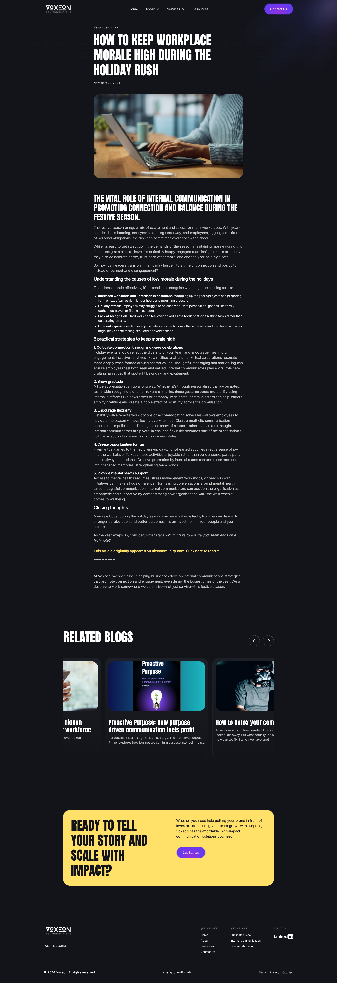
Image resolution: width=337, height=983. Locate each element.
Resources (200, 9)
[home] (58, 9)
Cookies (287, 972)
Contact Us (208, 951)
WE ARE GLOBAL (55, 945)
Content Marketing (243, 946)
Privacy (274, 972)
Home (133, 9)
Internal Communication (246, 940)
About (204, 940)
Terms (263, 972)
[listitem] (156, 709)
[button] (152, 9)
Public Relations (241, 934)
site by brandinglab (177, 972)
